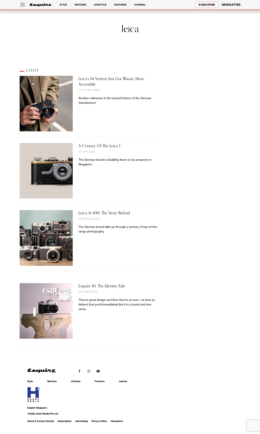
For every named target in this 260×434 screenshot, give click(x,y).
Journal (140, 4)
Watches (80, 4)
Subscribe (206, 4)
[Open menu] (23, 4)
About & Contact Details (40, 421)
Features (120, 4)
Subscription (64, 421)
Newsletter (117, 421)
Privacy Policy (99, 421)
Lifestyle (100, 4)
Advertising (81, 421)
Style (63, 4)
